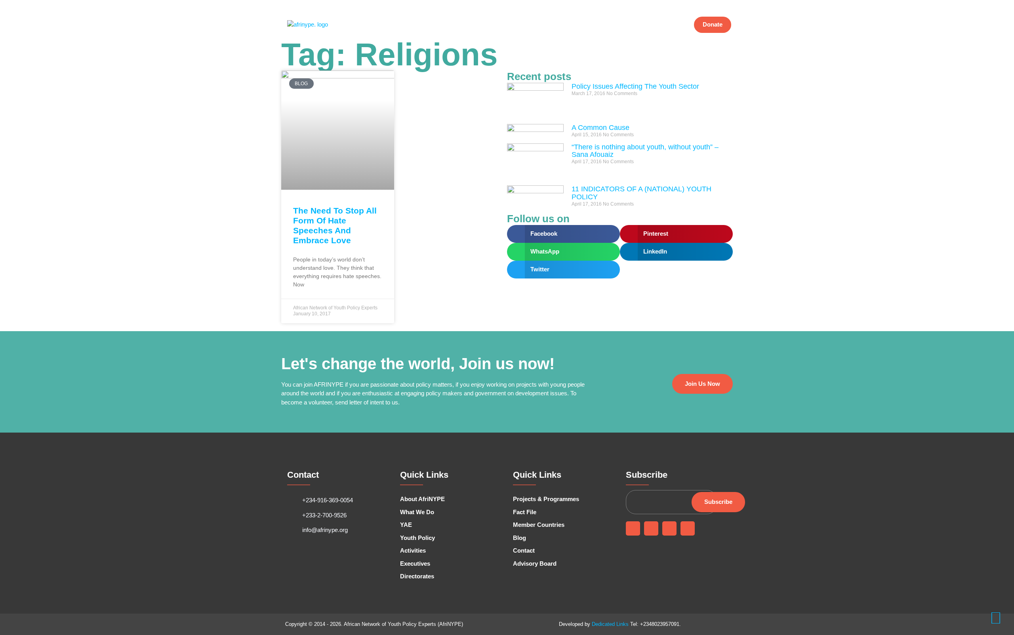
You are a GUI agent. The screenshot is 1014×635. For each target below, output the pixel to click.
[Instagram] (687, 528)
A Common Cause (600, 128)
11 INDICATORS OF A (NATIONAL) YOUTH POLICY (641, 193)
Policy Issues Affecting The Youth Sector (635, 86)
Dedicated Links (610, 624)
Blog (643, 25)
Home (375, 25)
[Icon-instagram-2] (709, 5)
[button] (563, 234)
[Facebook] (674, 5)
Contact (668, 25)
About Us (404, 25)
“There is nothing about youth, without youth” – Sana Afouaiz (645, 151)
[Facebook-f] (633, 528)
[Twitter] (685, 5)
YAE (521, 25)
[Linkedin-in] (697, 5)
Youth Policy (491, 25)
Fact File (617, 25)
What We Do (449, 25)
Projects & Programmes (565, 25)
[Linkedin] (669, 528)
